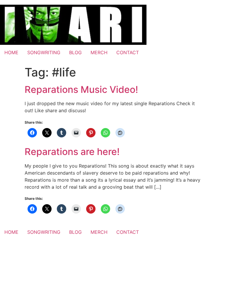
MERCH (99, 52)
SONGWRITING (43, 52)
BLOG (75, 52)
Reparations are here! (72, 151)
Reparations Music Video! (81, 89)
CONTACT (127, 52)
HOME (11, 52)
